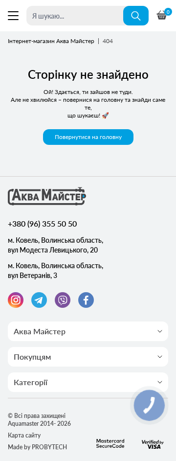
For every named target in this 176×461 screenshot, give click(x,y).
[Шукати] (136, 15)
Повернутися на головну (88, 136)
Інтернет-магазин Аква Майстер (51, 41)
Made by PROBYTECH (37, 447)
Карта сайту (24, 435)
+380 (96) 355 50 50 (42, 223)
